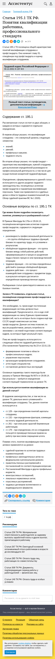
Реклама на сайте (35, 624)
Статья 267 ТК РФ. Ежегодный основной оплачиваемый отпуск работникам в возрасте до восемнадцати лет (26, 549)
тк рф (8, 517)
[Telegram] (7, 41)
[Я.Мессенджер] (18, 41)
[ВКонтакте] (4, 41)
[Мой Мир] (14, 41)
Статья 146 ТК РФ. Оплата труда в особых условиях (25, 580)
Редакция (20, 620)
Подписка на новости (13, 624)
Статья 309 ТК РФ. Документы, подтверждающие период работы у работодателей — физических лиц (21, 570)
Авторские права (11, 629)
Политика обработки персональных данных (23, 633)
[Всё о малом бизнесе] (20, 4)
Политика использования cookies (18, 638)
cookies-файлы (24, 643)
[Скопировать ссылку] (22, 41)
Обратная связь (36, 620)
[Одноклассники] (11, 41)
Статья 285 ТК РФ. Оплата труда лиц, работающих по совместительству (22, 559)
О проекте (7, 620)
